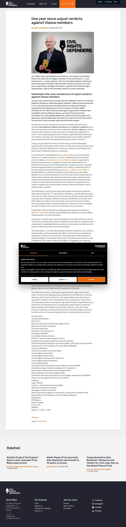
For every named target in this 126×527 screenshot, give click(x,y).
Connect (66, 503)
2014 (83, 79)
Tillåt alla (91, 279)
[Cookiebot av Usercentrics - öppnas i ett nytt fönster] (96, 246)
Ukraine (107, 469)
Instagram (99, 504)
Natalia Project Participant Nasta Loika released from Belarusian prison (22, 460)
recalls (47, 231)
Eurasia (38, 421)
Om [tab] (92, 253)
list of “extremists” (42, 212)
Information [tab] (63, 253)
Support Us (38, 506)
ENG (115, 2)
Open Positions (68, 506)
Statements (43, 28)
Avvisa (34, 279)
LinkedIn (98, 507)
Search (109, 2)
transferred (65, 155)
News (36, 467)
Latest (44, 421)
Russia (101, 469)
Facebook (98, 500)
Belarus (34, 28)
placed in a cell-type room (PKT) (74, 170)
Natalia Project (27, 467)
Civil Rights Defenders (11, 4)
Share (36, 417)
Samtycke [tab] (33, 253)
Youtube (98, 511)
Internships (67, 508)
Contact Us (39, 511)
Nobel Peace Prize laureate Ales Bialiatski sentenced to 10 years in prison (63, 460)
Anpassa (62, 279)
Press (100, 2)
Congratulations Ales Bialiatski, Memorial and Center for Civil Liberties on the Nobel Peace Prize (103, 461)
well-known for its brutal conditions (63, 160)
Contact (9, 514)
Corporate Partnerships (43, 508)
